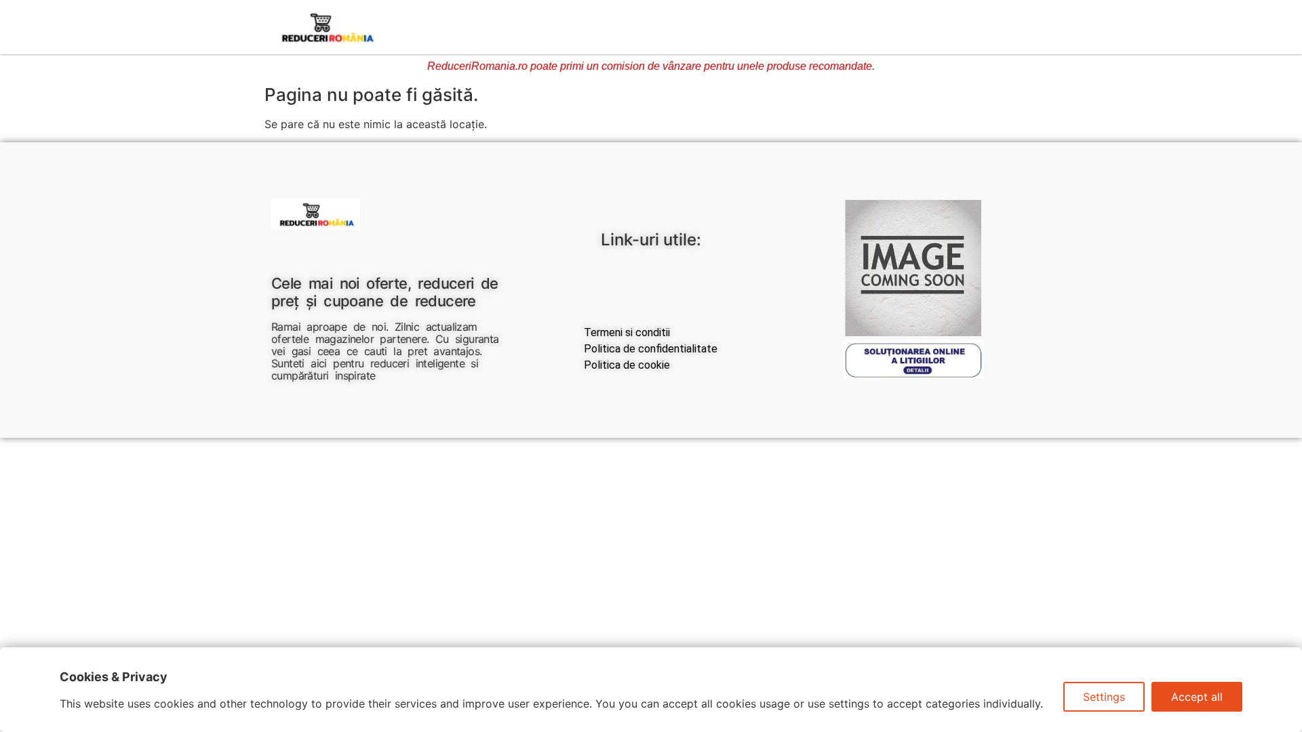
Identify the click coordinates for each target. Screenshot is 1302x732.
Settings (1104, 697)
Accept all (1197, 697)
